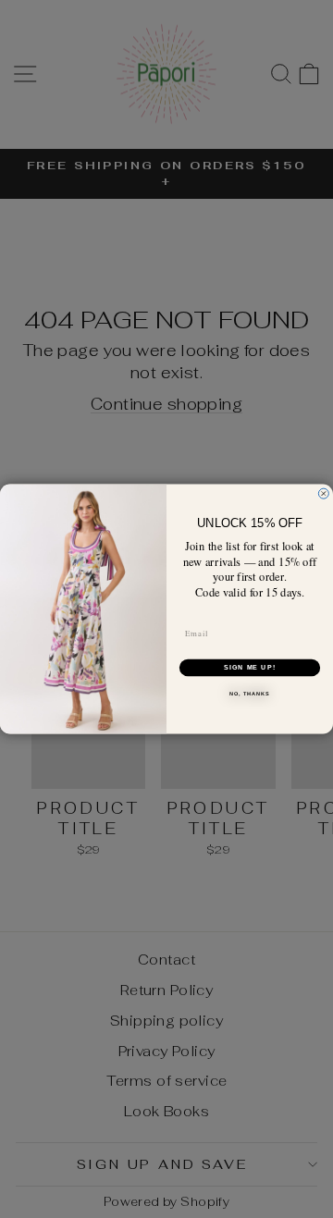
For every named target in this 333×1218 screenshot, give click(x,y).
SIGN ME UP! (250, 667)
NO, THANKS (249, 693)
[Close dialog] (323, 493)
